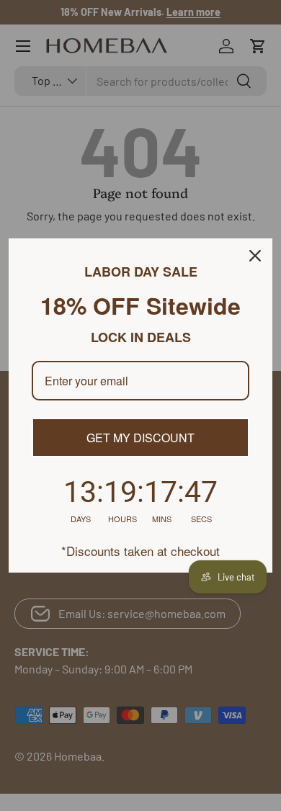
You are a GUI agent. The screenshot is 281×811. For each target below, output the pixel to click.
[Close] (255, 255)
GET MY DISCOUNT (140, 437)
